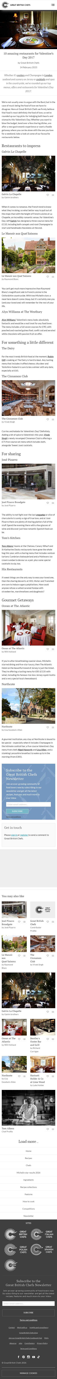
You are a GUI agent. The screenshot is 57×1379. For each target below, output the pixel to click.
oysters (21, 75)
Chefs (28, 1165)
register (24, 835)
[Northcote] (28, 706)
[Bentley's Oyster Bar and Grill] (42, 1027)
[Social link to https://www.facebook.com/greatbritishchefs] (18, 1357)
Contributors (30, 1343)
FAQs (46, 1338)
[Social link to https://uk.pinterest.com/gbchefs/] (23, 1357)
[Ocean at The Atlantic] (28, 628)
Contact (12, 1327)
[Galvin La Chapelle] (28, 173)
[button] (53, 5)
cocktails (40, 79)
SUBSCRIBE (17, 811)
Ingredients (28, 1180)
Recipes (28, 1158)
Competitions (28, 1208)
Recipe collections (28, 1187)
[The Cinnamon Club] (28, 398)
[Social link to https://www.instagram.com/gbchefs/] (28, 1357)
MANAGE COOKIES (28, 1373)
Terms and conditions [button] (13, 817)
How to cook (28, 1201)
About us (13, 1343)
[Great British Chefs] (42, 909)
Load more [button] (27, 1141)
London (48, 75)
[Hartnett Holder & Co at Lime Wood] (42, 1064)
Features (28, 1194)
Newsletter (29, 1216)
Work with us (22, 1327)
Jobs (20, 1343)
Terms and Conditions (28, 1348)
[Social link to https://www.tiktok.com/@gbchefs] (38, 1357)
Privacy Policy (42, 1343)
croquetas (40, 514)
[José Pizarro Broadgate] (28, 481)
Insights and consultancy (39, 1327)
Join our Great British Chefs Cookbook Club (25, 1338)
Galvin (13, 220)
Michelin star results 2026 (28, 1172)
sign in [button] (14, 835)
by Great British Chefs (28, 63)
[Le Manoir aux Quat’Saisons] (28, 255)
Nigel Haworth (25, 749)
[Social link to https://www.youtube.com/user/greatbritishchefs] (33, 1357)
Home (28, 1151)
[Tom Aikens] (28, 1108)
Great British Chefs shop (28, 1333)
